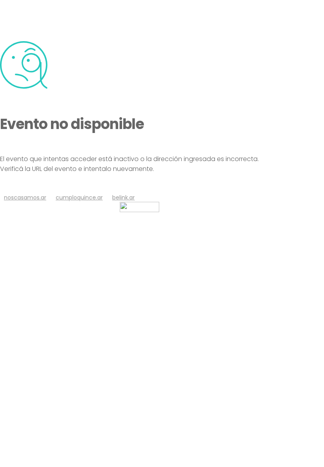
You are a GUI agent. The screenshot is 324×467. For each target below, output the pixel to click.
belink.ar (123, 197)
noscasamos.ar (25, 197)
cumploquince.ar (79, 197)
